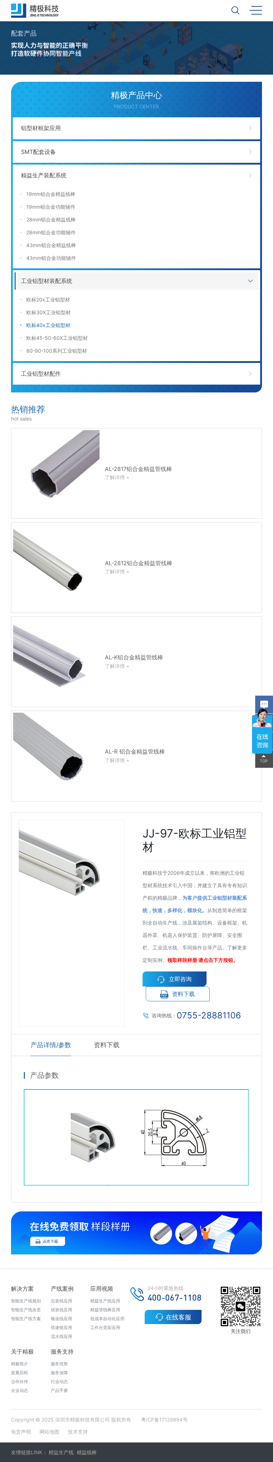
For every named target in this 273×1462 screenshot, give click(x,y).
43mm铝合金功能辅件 (51, 258)
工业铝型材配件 (41, 373)
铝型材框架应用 (41, 128)
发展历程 (19, 1372)
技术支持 (78, 1432)
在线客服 (178, 1317)
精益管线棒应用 (105, 1309)
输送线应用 (61, 1318)
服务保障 (59, 1372)
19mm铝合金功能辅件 (50, 207)
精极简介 (19, 1363)
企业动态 (19, 1390)
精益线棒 (87, 1452)
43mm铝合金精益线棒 (51, 245)
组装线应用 (61, 1309)
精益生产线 (61, 1452)
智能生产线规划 (26, 1300)
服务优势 (59, 1363)
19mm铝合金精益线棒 (50, 194)
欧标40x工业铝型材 (48, 325)
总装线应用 (61, 1300)
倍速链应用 (61, 1327)
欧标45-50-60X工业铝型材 (57, 338)
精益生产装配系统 (43, 175)
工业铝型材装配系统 (46, 280)
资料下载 (183, 993)
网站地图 (49, 1432)
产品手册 (59, 1390)
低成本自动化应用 (107, 1318)
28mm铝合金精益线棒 (51, 219)
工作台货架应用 (105, 1327)
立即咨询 (180, 978)
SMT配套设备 (38, 151)
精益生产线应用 (105, 1300)
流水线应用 (61, 1336)
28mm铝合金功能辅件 (51, 232)
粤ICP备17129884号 (164, 1420)
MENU (256, 10)
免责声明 (21, 1432)
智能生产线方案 (26, 1318)
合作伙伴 (19, 1381)
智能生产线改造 (26, 1309)
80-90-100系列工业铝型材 (56, 351)
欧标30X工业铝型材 (48, 312)
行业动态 (59, 1381)
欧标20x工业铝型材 (48, 299)
